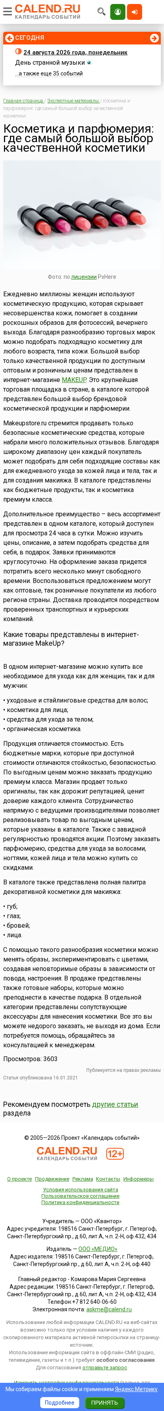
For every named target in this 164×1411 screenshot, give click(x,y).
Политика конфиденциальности (80, 1202)
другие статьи (115, 1104)
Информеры (138, 1179)
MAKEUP (74, 380)
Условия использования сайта (80, 1190)
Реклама (82, 1179)
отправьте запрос (104, 1367)
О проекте (19, 1179)
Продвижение (52, 1179)
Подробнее (59, 1402)
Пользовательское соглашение (80, 1196)
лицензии (84, 277)
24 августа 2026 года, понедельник (75, 52)
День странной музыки (50, 62)
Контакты (108, 1179)
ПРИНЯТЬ (104, 1402)
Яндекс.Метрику (136, 1389)
